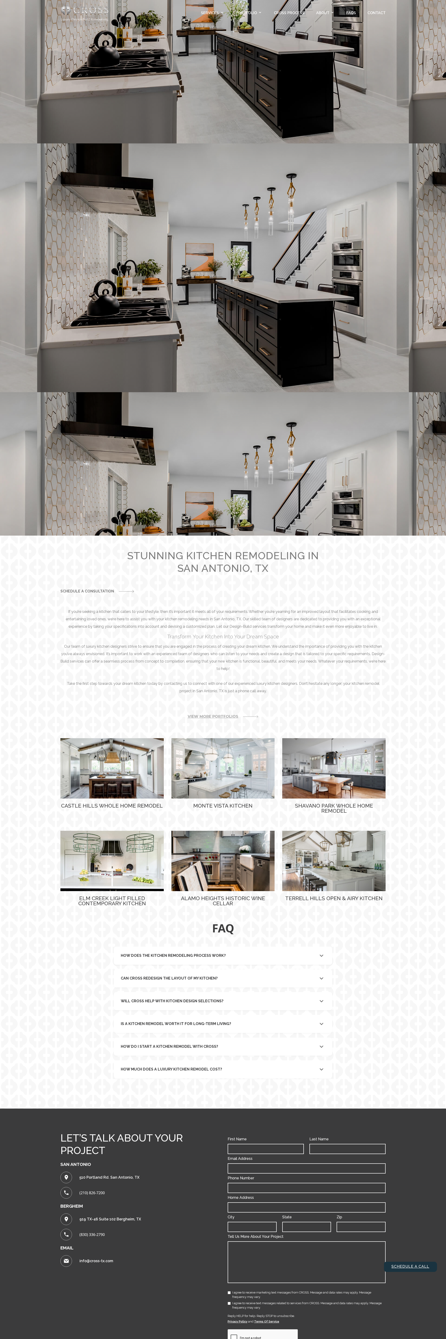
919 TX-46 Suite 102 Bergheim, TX (110, 1219)
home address (241, 1197)
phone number (241, 1178)
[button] (212, 13)
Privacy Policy (237, 1321)
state (287, 1217)
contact (376, 13)
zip (339, 1217)
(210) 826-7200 (92, 1192)
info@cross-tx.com (96, 1261)
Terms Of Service (266, 1321)
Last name (319, 1139)
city (231, 1217)
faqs (351, 13)
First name (237, 1139)
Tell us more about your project (255, 1236)
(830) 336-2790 (92, 1234)
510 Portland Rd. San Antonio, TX (109, 1177)
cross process (289, 13)
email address (240, 1158)
